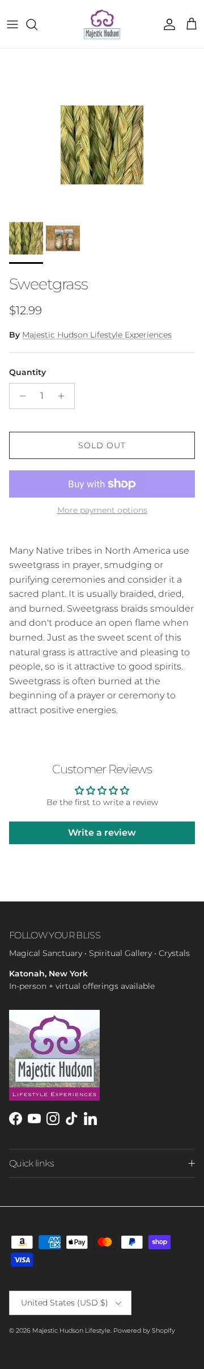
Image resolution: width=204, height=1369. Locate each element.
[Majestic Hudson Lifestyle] (102, 24)
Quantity (27, 372)
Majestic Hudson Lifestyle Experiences (97, 335)
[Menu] (12, 24)
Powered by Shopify (144, 1330)
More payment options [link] (102, 510)
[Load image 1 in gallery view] (102, 145)
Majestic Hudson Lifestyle (71, 1330)
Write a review (102, 832)
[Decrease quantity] (19, 396)
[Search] (37, 24)
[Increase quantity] (64, 396)
